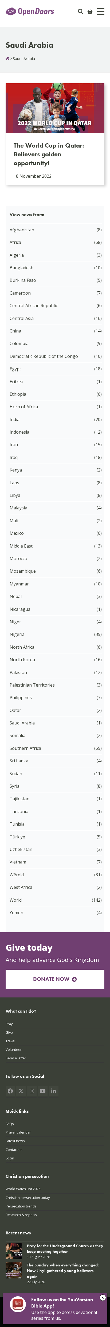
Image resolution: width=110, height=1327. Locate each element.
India (14, 419)
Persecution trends (21, 1206)
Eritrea (16, 382)
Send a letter (16, 1058)
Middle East (21, 546)
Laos (14, 483)
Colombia (19, 343)
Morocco (18, 558)
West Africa (21, 887)
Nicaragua (20, 609)
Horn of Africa (24, 407)
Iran (14, 444)
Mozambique (23, 571)
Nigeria (17, 634)
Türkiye (17, 837)
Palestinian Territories (32, 685)
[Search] (80, 11)
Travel (10, 1041)
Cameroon (20, 293)
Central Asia (22, 318)
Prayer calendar (18, 1132)
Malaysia (18, 508)
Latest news (15, 1141)
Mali (14, 521)
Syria (14, 786)
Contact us (14, 1149)
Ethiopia (18, 394)
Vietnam (18, 862)
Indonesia (19, 432)
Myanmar (19, 584)
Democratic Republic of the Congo (44, 356)
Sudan (16, 774)
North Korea (22, 660)
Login (10, 1158)
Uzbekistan (21, 849)
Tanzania (19, 811)
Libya (15, 495)
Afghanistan (22, 230)
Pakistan (18, 672)
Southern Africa (25, 748)
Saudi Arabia (22, 723)
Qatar (15, 710)
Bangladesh (21, 268)
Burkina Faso (23, 280)
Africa (15, 242)
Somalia (17, 735)
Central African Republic (34, 305)
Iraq (14, 457)
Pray (9, 1023)
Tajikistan (19, 799)
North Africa (22, 647)
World (16, 900)
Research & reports (21, 1214)
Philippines (21, 697)
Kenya (16, 470)
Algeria (17, 255)
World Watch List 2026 (23, 1189)
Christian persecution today (28, 1197)
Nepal (16, 596)
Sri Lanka (19, 761)
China (15, 331)
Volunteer (14, 1049)
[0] (90, 11)
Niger (15, 622)
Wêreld (17, 875)
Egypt (15, 369)
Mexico (17, 533)
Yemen (16, 913)
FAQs (10, 1123)
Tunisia (17, 824)
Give (9, 1032)
